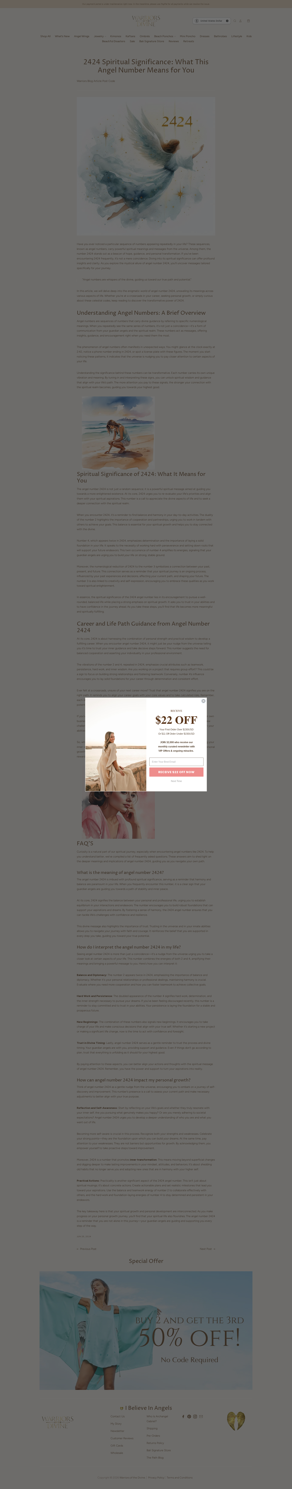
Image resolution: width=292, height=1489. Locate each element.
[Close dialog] (203, 701)
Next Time (176, 781)
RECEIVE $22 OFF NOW (176, 772)
